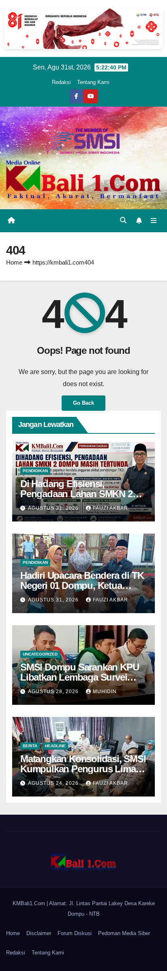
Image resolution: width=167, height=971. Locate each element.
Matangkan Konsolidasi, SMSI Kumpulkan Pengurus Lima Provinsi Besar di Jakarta (83, 768)
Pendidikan (35, 471)
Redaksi (61, 82)
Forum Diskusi (75, 933)
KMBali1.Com (30, 903)
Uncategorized (40, 654)
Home (14, 262)
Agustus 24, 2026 (54, 783)
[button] (123, 220)
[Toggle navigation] (154, 220)
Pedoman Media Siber (124, 933)
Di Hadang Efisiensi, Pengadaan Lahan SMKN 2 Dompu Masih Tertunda (76, 493)
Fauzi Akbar (110, 508)
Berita (30, 746)
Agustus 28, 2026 (54, 691)
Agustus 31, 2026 (54, 508)
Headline (55, 746)
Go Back (83, 403)
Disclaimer (38, 933)
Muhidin (105, 691)
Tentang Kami (93, 82)
